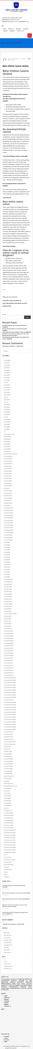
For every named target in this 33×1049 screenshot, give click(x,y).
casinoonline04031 (8, 633)
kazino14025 (7, 793)
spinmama (6, 867)
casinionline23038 (8, 520)
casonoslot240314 (8, 761)
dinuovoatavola (8, 778)
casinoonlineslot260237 (10, 729)
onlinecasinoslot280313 (10, 847)
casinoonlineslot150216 (10, 680)
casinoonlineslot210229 (10, 709)
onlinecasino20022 (8, 813)
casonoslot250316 (8, 766)
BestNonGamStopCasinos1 (11, 454)
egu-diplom (7, 781)
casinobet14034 (8, 589)
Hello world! (20, 346)
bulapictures (7, 505)
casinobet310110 (8, 606)
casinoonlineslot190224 (10, 695)
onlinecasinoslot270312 (10, 845)
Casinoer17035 (7, 621)
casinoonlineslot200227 (10, 704)
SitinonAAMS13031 (8, 864)
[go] (29, 351)
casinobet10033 (8, 586)
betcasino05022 (8, 463)
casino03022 (7, 545)
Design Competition (9, 776)
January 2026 (7, 937)
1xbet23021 (7, 424)
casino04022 (7, 547)
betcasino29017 (8, 478)
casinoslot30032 (8, 754)
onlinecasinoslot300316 (10, 852)
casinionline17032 (8, 510)
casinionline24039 (8, 522)
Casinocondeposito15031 (10, 613)
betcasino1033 (7, 476)
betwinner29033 (8, 498)
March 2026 (6, 932)
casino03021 (7, 542)
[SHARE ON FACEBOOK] (6, 291)
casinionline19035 (8, 515)
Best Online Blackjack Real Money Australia (15, 303)
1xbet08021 (7, 370)
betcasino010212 (8, 456)
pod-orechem (7, 857)
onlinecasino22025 (8, 820)
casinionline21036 (8, 517)
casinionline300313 (8, 532)
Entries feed (7, 963)
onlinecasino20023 (8, 815)
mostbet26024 (7, 805)
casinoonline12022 (8, 648)
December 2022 (7, 942)
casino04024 (7, 549)
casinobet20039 (8, 596)
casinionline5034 (8, 537)
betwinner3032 (7, 500)
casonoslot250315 (8, 763)
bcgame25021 (7, 446)
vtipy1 (5, 874)
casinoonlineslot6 (8, 736)
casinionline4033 (8, 535)
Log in (5, 961)
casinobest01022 (8, 581)
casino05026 (7, 557)
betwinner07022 (8, 490)
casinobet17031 (8, 591)
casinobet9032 (7, 611)
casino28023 (7, 577)
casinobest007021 (8, 579)
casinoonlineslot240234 (10, 722)
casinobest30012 (8, 584)
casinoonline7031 (8, 660)
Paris (5, 854)
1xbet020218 (7, 365)
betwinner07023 (8, 493)
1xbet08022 (7, 372)
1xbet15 (6, 397)
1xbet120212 (7, 385)
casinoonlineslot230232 (10, 717)
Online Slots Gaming (9, 246)
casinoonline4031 (8, 658)
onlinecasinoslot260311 (10, 842)
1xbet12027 (7, 387)
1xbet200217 (7, 419)
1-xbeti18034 (7, 360)
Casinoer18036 (7, 623)
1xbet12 (6, 382)
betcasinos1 (7, 488)
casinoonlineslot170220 (10, 687)
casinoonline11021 (8, 645)
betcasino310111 (8, 485)
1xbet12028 (7, 390)
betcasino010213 (8, 458)
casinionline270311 (8, 527)
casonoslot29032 (8, 773)
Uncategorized (8, 869)
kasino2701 (6, 791)
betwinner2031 (7, 495)
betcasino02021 (8, 461)
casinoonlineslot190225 (10, 697)
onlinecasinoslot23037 (9, 837)
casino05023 (7, 552)
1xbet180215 (7, 412)
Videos (5, 872)
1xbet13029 (7, 392)
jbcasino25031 (7, 788)
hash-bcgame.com (8, 783)
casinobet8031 (7, 609)
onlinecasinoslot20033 (9, 830)
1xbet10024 (7, 375)
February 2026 (7, 935)
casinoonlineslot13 (9, 672)
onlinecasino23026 (8, 823)
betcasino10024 (8, 473)
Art (5, 431)
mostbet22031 (7, 795)
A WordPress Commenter (8, 346)
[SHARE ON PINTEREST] (12, 291)
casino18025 (7, 569)
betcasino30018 (8, 481)
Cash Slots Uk (7, 198)
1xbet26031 (7, 429)
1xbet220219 (7, 422)
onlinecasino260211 (9, 827)
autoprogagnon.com (9, 434)
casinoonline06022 (8, 636)
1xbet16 (6, 402)
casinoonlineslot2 (8, 699)
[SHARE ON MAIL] (14, 291)
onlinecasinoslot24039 (9, 840)
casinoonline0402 (8, 631)
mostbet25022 (7, 800)
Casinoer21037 (7, 626)
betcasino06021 (8, 466)
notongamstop (8, 810)
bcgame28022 (7, 449)
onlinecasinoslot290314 (10, 850)
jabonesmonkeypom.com (10, 786)
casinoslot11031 (8, 751)
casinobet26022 (8, 601)
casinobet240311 (8, 599)
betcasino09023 (8, 471)
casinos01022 (7, 746)
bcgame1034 (7, 444)
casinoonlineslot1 (8, 663)
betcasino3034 (7, 483)
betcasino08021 (8, 468)
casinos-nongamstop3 (9, 741)
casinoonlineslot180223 (10, 692)
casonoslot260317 (8, 768)
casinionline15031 (8, 508)
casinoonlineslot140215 (10, 677)
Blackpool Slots (7, 306)
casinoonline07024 (8, 640)
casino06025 (7, 559)
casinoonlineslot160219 (10, 685)
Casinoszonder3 (8, 756)
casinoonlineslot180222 (10, 690)
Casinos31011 (7, 749)
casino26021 (7, 574)
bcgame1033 (7, 441)
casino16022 (7, 562)
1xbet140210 (7, 395)
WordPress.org (8, 968)
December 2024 (7, 940)
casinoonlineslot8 (8, 739)
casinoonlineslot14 (9, 675)
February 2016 (7, 952)
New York (6, 808)
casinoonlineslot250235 (10, 724)
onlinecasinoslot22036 (9, 835)
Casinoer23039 (7, 628)
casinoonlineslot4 (8, 734)
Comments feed (8, 966)
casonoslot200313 (8, 759)
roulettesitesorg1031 (9, 859)
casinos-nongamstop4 (9, 744)
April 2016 (6, 947)
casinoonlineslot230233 (10, 719)
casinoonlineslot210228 (10, 707)
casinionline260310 (8, 525)
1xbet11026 (7, 380)
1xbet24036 (7, 426)
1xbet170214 (7, 409)
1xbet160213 (7, 404)
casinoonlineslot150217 (10, 682)
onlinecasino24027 (8, 825)
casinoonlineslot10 (9, 665)
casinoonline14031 (8, 650)
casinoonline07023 (8, 638)
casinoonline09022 (8, 643)
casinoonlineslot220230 (10, 712)
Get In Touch (29, 35)
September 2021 (8, 945)
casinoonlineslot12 (9, 670)
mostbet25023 (7, 803)
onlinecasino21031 (8, 818)
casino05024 (7, 554)
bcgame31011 (7, 451)
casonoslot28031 (8, 771)
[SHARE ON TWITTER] (4, 291)
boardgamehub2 (8, 503)
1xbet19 (6, 417)
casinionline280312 (8, 530)
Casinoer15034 (7, 618)
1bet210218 (6, 363)
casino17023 (7, 564)
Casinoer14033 (7, 616)
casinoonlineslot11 (9, 668)
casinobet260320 (8, 604)
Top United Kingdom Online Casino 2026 (15, 156)
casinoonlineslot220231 (10, 714)
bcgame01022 (7, 436)
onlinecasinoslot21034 (9, 832)
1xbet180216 (7, 414)
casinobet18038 (8, 594)
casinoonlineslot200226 (10, 702)
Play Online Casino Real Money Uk (12, 300)
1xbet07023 (7, 367)
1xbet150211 (7, 399)
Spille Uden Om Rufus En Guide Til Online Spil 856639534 (16, 332)
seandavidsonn (8, 862)
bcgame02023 (7, 439)
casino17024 (7, 567)
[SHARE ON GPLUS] (9, 291)
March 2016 (6, 950)
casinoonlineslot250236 (10, 727)
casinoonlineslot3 (8, 732)
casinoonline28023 (8, 655)
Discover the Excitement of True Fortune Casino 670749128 (16, 893)
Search (4, 314)
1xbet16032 (7, 407)
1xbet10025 (7, 377)
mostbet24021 (7, 798)
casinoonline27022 (8, 653)
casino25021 (7, 572)
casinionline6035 (8, 540)
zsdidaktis (6, 877)
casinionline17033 (8, 513)
